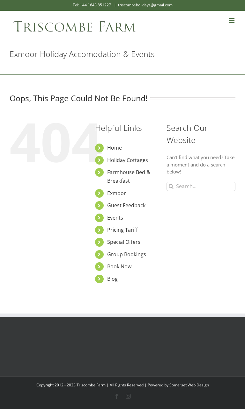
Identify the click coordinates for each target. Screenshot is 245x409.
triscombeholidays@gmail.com (145, 5)
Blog (112, 278)
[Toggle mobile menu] (232, 20)
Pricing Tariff (122, 229)
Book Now (119, 266)
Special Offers (123, 241)
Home (114, 147)
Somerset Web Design (189, 385)
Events (115, 217)
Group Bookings (126, 254)
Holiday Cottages (127, 160)
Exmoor (116, 193)
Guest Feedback (126, 205)
